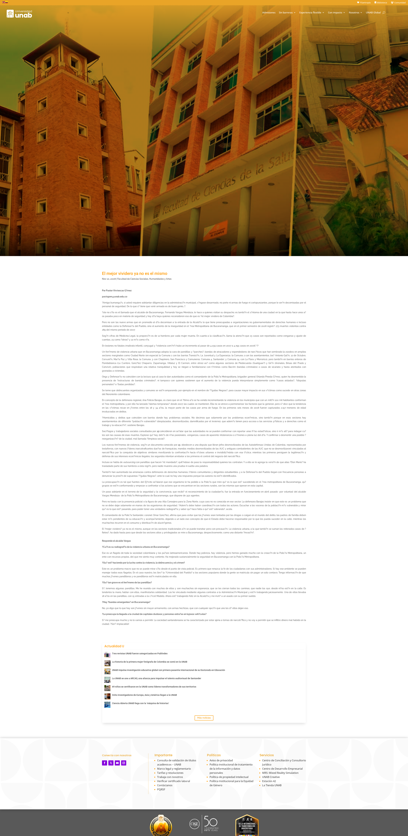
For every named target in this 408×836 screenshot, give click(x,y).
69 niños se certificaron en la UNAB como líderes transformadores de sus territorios (154, 686)
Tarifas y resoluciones (170, 773)
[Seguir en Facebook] (104, 762)
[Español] (6, 2)
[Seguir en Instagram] (123, 762)
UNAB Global (373, 12)
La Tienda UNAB (271, 785)
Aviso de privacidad (221, 760)
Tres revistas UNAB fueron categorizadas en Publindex (140, 653)
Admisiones (268, 12)
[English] (3, 2)
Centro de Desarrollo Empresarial (282, 768)
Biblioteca (382, 2)
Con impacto (335, 12)
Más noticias (204, 717)
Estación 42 (269, 781)
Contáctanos (164, 785)
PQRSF (161, 789)
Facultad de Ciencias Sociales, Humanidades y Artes (144, 279)
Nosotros (354, 12)
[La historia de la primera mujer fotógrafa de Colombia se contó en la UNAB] (107, 663)
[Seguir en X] (110, 762)
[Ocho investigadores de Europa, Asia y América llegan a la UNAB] (107, 696)
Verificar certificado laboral (173, 781)
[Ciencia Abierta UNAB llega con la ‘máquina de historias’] (107, 705)
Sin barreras (286, 12)
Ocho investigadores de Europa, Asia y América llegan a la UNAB (144, 695)
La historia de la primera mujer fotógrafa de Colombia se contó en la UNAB (149, 662)
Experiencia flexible (310, 12)
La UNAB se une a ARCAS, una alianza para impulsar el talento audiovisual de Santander (156, 678)
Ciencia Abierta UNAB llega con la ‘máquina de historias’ (140, 703)
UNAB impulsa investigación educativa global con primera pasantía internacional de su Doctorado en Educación (168, 670)
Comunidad (400, 2)
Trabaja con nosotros (170, 777)
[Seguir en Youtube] (117, 762)
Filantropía (365, 2)
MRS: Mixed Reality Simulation (280, 773)
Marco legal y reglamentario (174, 768)
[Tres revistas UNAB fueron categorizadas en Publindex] (107, 655)
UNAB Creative (271, 777)
